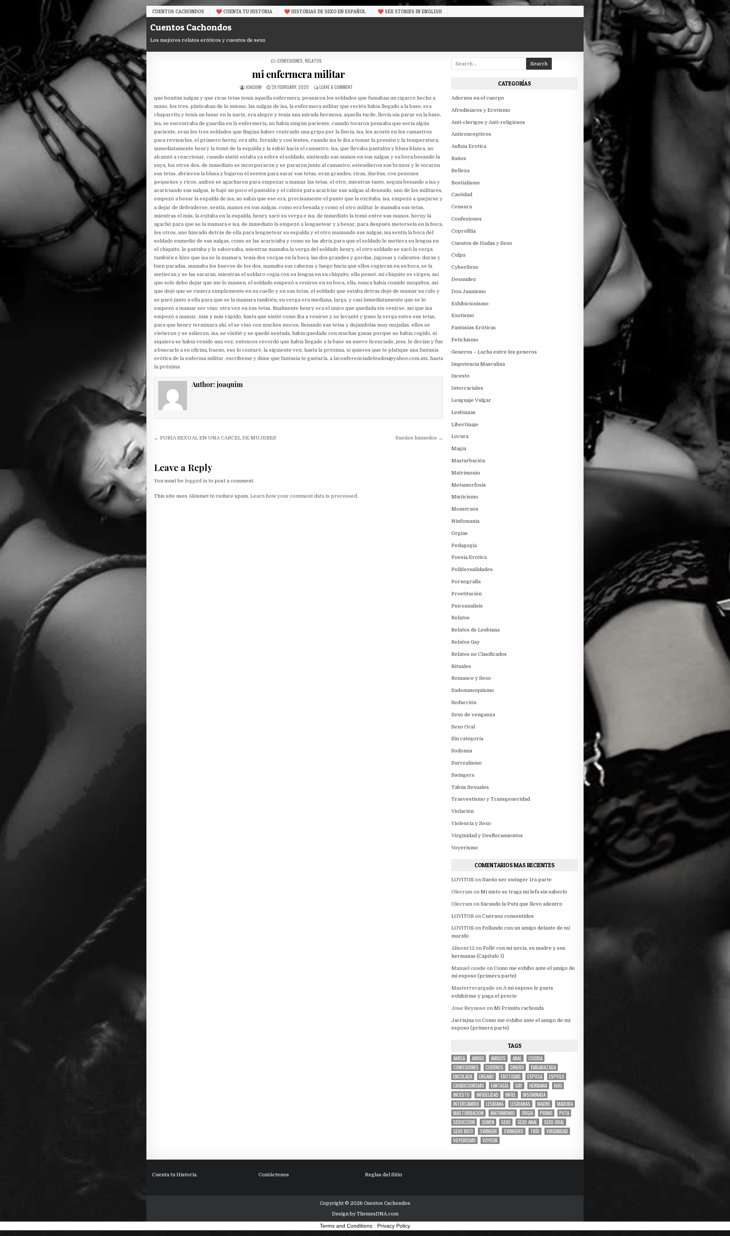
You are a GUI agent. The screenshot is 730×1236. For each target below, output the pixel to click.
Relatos (313, 60)
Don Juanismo (468, 291)
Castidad (461, 194)
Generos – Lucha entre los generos (494, 352)
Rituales (461, 666)
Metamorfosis (468, 485)
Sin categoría (467, 738)
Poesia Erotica (469, 557)
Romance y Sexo (471, 678)
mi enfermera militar (298, 74)
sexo (506, 1122)
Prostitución (466, 594)
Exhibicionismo (470, 303)
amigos (498, 1058)
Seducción (463, 702)
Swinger (488, 1131)
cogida (535, 1058)
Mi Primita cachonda (519, 1008)
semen (488, 1122)
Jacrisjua (462, 1020)
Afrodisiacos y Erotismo (480, 110)
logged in (196, 481)
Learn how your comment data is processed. (304, 496)
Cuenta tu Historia (174, 1174)
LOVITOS (462, 879)
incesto (461, 1094)
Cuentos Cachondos (178, 11)
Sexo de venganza (473, 714)
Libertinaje (464, 424)
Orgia (527, 1113)
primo (546, 1113)
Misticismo (464, 497)
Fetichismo (464, 340)
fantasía (499, 1085)
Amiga (459, 1058)
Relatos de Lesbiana (475, 630)
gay (518, 1085)
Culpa (458, 255)
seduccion (464, 1122)
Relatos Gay (465, 642)
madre (543, 1103)
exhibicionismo (468, 1085)
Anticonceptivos (471, 134)
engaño (486, 1076)
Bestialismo (465, 183)
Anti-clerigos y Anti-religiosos (488, 122)
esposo (556, 1076)
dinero (517, 1067)
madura (565, 1103)
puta (564, 1113)
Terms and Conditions (346, 1226)
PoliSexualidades (472, 569)
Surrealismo (466, 763)
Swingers (462, 775)
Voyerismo (464, 847)
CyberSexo (464, 267)
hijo (558, 1085)
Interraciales (467, 388)
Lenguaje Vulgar (471, 400)
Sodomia (461, 751)
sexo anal (527, 1122)
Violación (462, 811)
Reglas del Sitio (383, 1174)
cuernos (494, 1067)
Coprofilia (463, 231)
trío (535, 1131)
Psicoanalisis (467, 606)
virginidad (557, 1131)
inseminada (534, 1094)
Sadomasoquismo (472, 690)
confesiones (466, 1067)
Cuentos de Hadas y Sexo (481, 243)
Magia (458, 448)
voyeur (490, 1140)
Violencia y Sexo (471, 823)
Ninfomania (465, 521)
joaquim (254, 87)
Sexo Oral (463, 727)
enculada (462, 1076)
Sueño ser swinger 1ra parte (517, 879)
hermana (538, 1085)
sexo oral (554, 1122)
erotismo (511, 1076)
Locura (459, 436)
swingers (514, 1131)
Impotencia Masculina (478, 364)
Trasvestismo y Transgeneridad (490, 799)
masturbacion (468, 1113)
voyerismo (464, 1140)
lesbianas (520, 1103)
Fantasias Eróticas (473, 327)
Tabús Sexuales (470, 787)
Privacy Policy (393, 1226)
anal (517, 1058)
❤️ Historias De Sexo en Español (325, 11)
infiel (510, 1094)
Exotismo (462, 315)
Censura (461, 206)
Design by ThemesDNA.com (365, 1214)
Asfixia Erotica (468, 146)
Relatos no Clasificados (479, 654)
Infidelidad (487, 1094)
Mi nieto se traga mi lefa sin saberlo (524, 892)
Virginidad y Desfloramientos (487, 835)
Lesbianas (463, 412)
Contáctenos (274, 1174)
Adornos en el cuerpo (477, 98)
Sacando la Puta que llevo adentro (521, 904)
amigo (478, 1058)
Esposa (534, 1076)
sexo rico (463, 1131)
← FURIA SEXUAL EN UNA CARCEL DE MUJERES (215, 438)
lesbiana (494, 1103)
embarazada (543, 1067)
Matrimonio (465, 473)
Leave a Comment (336, 87)
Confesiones (290, 60)
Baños (458, 158)
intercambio (466, 1103)
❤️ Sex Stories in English (410, 11)
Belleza (460, 170)
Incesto (460, 376)
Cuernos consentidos (508, 916)
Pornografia (466, 581)
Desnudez (463, 279)
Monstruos (464, 509)
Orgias (459, 533)
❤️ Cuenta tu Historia (244, 11)
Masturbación (468, 460)
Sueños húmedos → (419, 438)
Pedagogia (464, 545)
